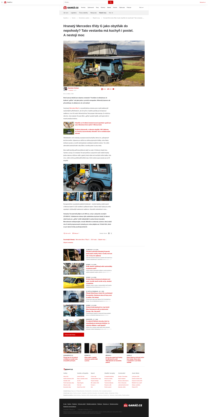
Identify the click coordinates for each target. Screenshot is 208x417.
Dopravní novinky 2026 (137, 380)
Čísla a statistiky (83, 12)
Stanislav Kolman (73, 88)
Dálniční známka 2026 (137, 378)
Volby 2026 (65, 376)
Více (140, 7)
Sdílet (110, 89)
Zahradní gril (111, 393)
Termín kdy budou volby (68, 382)
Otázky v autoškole (136, 385)
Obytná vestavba (68, 242)
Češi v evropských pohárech (105, 391)
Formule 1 (93, 385)
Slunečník (89, 393)
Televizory (112, 395)
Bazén (71, 393)
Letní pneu (100, 395)
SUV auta (94, 239)
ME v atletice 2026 (95, 382)
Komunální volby (67, 387)
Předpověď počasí (80, 391)
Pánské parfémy (125, 395)
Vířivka (116, 393)
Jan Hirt (79, 380)
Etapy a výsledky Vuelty (82, 378)
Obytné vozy (102, 12)
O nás (64, 404)
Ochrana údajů (82, 404)
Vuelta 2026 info (80, 376)
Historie (115, 7)
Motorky (103, 7)
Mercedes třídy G (74, 108)
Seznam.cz (202, 2)
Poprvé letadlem (121, 378)
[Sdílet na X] (111, 233)
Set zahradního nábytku (103, 393)
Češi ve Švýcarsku (122, 382)
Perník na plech (107, 387)
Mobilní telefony (77, 395)
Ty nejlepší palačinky (109, 376)
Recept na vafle (107, 385)
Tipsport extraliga (94, 380)
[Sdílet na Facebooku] (109, 233)
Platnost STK (135, 387)
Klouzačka (94, 393)
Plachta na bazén (77, 393)
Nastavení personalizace (69, 406)
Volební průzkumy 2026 (68, 378)
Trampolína (84, 393)
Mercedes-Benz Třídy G (82, 239)
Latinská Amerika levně (123, 385)
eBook (104, 89)
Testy (97, 7)
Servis (109, 7)
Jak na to (65, 12)
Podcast (129, 7)
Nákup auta (93, 12)
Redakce (74, 404)
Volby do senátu (66, 385)
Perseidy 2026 (88, 391)
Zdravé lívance (107, 380)
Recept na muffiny (108, 378)
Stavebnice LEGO (85, 395)
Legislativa (73, 12)
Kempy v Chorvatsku (122, 376)
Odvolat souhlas (114, 404)
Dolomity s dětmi (122, 387)
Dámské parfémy (93, 395)
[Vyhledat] (110, 2)
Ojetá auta (122, 7)
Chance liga (93, 376)
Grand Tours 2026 (81, 387)
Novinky (83, 7)
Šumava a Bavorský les (123, 380)
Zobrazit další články (70, 334)
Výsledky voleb (66, 380)
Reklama (99, 404)
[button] (104, 63)
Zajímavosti (91, 7)
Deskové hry (106, 395)
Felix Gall (79, 385)
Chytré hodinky (118, 395)
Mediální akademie (91, 404)
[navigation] (2, 2)
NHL (92, 387)
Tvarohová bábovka (108, 382)
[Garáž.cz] (70, 7)
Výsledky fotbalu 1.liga (96, 378)
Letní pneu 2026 (135, 376)
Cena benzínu (95, 391)
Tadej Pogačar (80, 382)
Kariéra (69, 404)
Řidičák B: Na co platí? (137, 382)
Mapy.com (73, 391)
